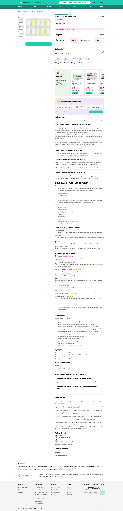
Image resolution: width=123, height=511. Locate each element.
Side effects (77, 120)
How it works (61, 120)
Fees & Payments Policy (41, 492)
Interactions (95, 120)
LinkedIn (69, 492)
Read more (58, 457)
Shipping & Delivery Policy (41, 494)
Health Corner (90, 6)
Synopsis (101, 120)
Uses (56, 120)
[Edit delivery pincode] (103, 52)
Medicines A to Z (55, 487)
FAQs (52, 494)
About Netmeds (22, 487)
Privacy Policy (38, 489)
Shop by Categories (56, 489)
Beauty (63, 6)
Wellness (76, 6)
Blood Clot (60, 19)
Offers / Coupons (55, 492)
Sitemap (20, 492)
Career (20, 489)
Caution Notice (39, 503)
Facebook (70, 487)
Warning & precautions (86, 120)
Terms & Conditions (40, 487)
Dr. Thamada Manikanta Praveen (68, 442)
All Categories (23, 6)
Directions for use (69, 120)
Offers (103, 6)
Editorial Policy (39, 501)
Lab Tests (50, 6)
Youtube (69, 494)
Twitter (69, 489)
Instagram (70, 497)
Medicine (37, 6)
